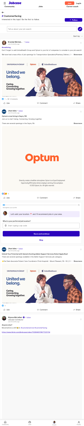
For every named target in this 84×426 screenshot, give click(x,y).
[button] (4, 3)
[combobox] (41, 225)
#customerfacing (41, 328)
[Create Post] (80, 29)
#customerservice (27, 328)
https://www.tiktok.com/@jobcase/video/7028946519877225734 (26, 332)
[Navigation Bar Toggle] (5, 3)
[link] (6, 103)
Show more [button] (78, 54)
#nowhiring (6, 47)
